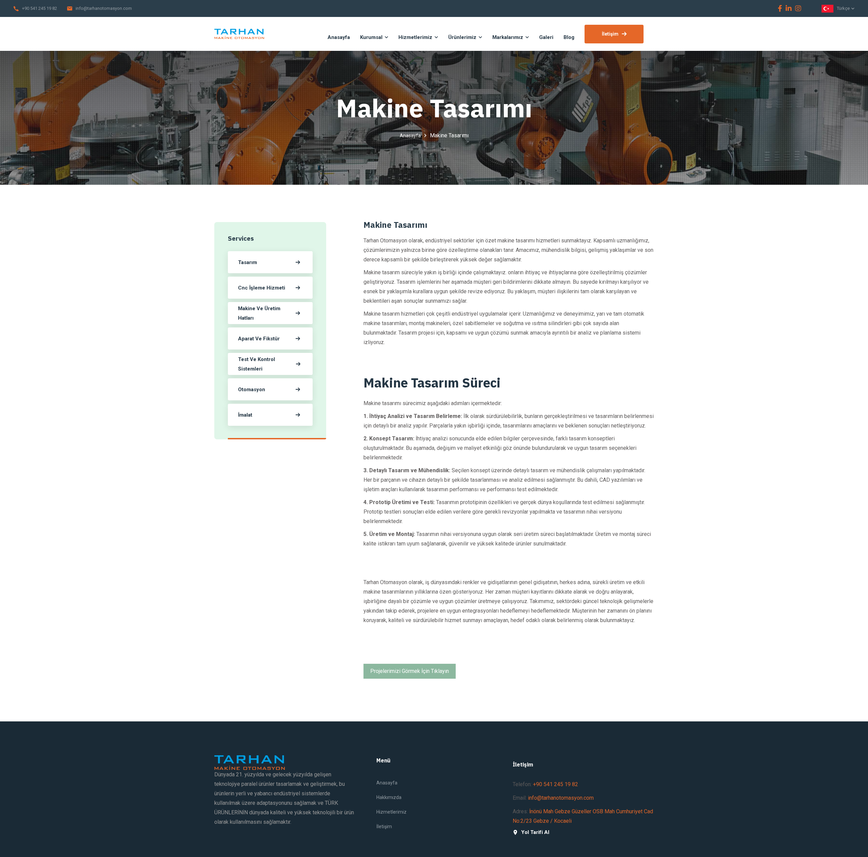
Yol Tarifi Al (535, 832)
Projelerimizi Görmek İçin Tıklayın (409, 671)
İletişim (610, 34)
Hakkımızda (388, 797)
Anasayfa (410, 135)
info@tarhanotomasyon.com (104, 8)
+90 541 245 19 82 (39, 8)
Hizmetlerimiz (391, 812)
